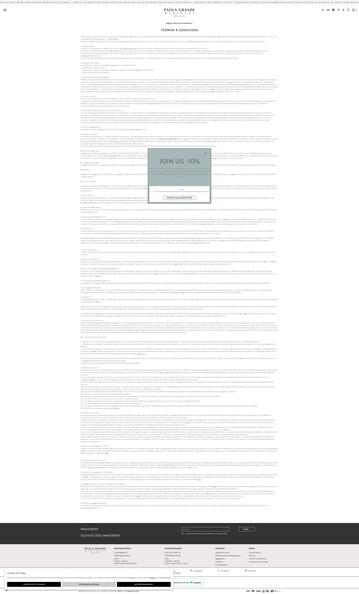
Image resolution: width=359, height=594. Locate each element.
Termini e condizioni (183, 23)
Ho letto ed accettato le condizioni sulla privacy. (206, 533)
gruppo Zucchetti (133, 591)
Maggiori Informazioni (160, 577)
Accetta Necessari (144, 584)
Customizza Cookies (89, 584)
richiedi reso (221, 565)
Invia (245, 529)
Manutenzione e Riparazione (227, 555)
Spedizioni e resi (222, 552)
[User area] (343, 9)
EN (328, 10)
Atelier (119, 591)
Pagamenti (220, 559)
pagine (169, 23)
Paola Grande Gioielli (179, 12)
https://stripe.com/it (168, 139)
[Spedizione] (333, 9)
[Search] (338, 9)
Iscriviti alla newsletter (179, 198)
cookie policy (255, 552)
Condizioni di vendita (258, 562)
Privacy (252, 555)
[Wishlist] (348, 9)
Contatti (219, 562)
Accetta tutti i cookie (34, 584)
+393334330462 (173, 572)
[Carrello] (353, 9)
